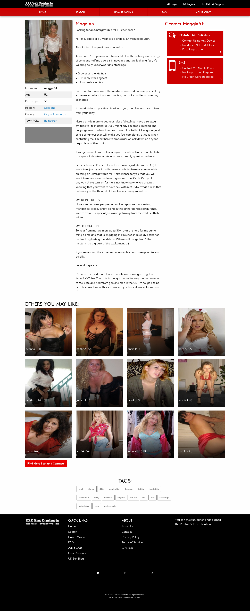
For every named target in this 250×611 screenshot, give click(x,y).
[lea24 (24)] (99, 433)
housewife (84, 498)
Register (191, 4)
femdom (129, 489)
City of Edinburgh (55, 114)
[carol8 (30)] (201, 433)
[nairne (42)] (48, 433)
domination (114, 489)
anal (81, 489)
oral (152, 498)
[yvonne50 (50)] (150, 433)
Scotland (49, 107)
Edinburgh (50, 120)
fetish (141, 489)
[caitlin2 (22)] (99, 331)
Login (173, 4)
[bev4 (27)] (150, 382)
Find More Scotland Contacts (45, 463)
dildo (101, 489)
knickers (108, 498)
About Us (128, 526)
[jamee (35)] (99, 382)
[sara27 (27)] (201, 331)
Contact (127, 531)
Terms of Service (132, 542)
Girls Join (127, 548)
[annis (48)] (150, 331)
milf (144, 498)
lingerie (121, 498)
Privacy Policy (130, 537)
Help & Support (214, 4)
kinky (96, 498)
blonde (91, 489)
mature (133, 498)
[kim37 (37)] (201, 382)
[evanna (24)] (48, 331)
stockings (164, 498)
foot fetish (154, 489)
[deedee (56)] (48, 382)
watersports (110, 506)
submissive (84, 506)
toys (97, 506)
